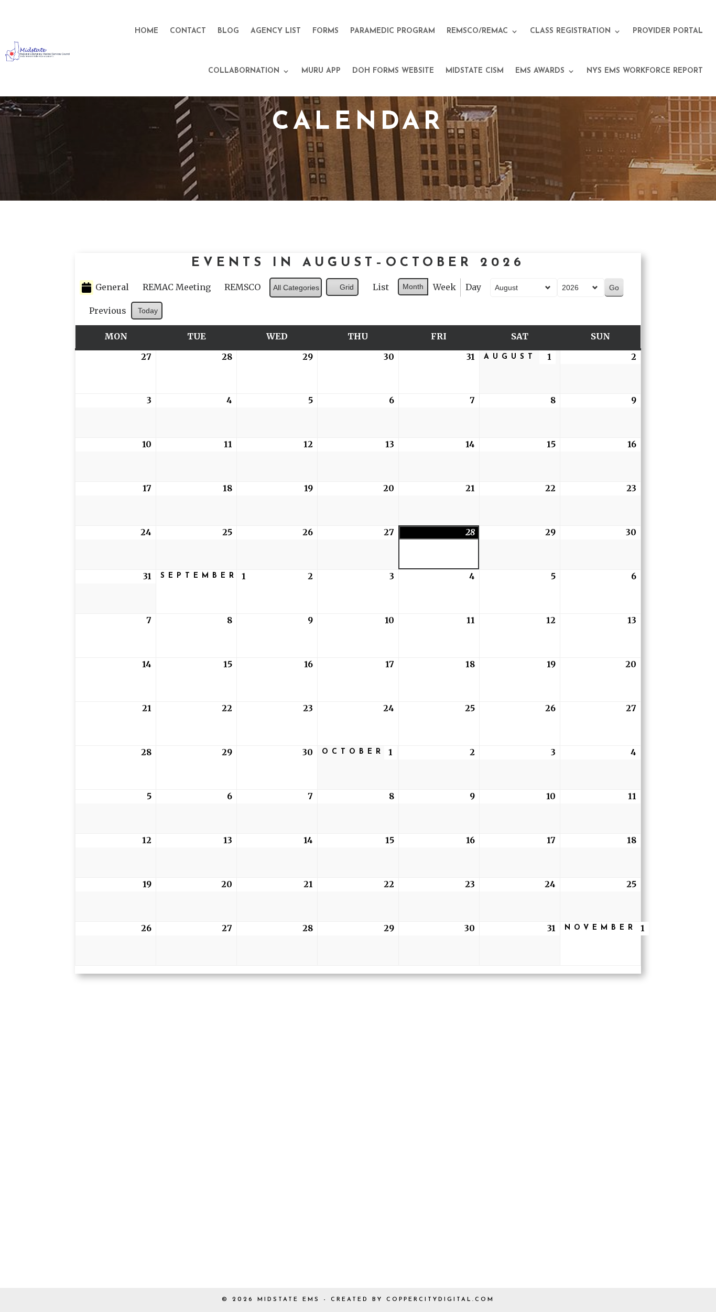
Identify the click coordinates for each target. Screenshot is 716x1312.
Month (413, 286)
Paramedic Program (392, 31)
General (112, 287)
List (376, 289)
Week (444, 287)
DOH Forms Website (393, 71)
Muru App (321, 71)
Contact (188, 31)
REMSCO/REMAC (477, 31)
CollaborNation (243, 71)
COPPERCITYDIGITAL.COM (440, 1300)
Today (148, 310)
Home (146, 31)
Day (473, 287)
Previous (107, 310)
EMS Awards (540, 71)
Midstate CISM (475, 71)
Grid (342, 289)
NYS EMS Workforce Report (645, 71)
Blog (228, 31)
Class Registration (570, 31)
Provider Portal (668, 31)
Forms (325, 31)
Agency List (276, 31)
